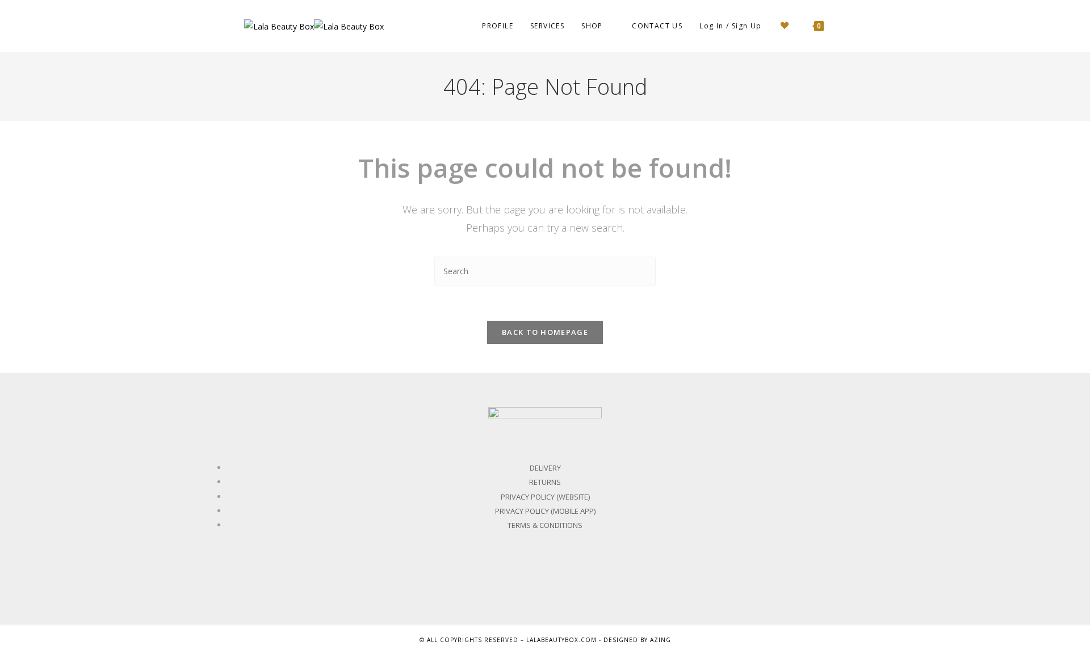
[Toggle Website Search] (843, 26)
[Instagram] (570, 578)
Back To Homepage (545, 332)
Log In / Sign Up (730, 26)
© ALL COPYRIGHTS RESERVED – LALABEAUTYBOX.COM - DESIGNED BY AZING (545, 640)
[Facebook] (520, 578)
